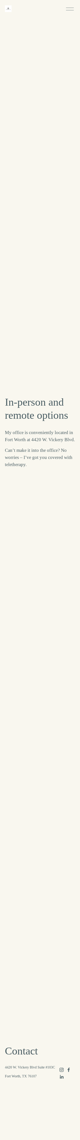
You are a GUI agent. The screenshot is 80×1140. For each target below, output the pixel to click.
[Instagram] (61, 1070)
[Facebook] (68, 1070)
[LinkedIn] (61, 1077)
